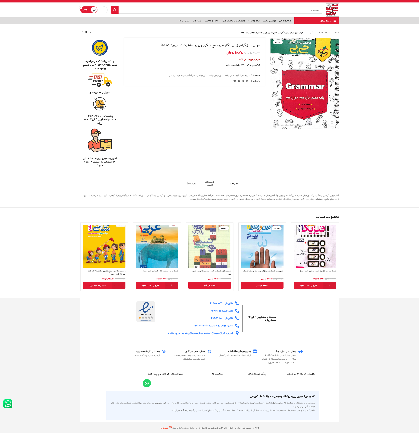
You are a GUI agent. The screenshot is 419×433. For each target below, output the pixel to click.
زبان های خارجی (324, 32)
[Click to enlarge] (332, 122)
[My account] (104, 10)
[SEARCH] (115, 10)
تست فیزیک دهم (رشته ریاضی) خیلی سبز (318, 270)
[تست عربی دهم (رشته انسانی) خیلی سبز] (157, 246)
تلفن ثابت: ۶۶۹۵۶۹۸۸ (221, 318)
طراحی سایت (195, 427)
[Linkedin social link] (239, 81)
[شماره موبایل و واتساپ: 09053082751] (237, 326)
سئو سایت (183, 427)
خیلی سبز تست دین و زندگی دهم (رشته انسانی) (263, 270)
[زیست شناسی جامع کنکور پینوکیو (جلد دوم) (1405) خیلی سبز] (104, 246)
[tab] (231, 182)
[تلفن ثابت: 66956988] (237, 318)
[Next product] (82, 32)
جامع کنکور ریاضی (205, 75)
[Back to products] (86, 32)
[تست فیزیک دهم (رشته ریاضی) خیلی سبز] (315, 246)
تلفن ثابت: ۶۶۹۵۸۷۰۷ (221, 303)
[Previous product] (90, 32)
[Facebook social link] (251, 81)
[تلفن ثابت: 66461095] (237, 311)
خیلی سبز (173, 75)
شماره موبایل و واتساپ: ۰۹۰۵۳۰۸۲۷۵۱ (213, 325)
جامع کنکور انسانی (238, 75)
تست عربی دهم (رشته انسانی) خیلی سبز (160, 270)
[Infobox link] (100, 54)
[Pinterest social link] (243, 81)
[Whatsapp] (147, 383)
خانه (337, 32)
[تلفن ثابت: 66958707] (237, 303)
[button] (315, 285)
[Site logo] (332, 10)
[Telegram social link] (234, 81)
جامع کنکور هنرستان (187, 75)
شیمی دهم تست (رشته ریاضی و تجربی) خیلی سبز (211, 272)
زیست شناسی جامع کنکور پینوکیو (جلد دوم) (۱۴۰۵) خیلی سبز (106, 272)
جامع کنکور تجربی (221, 75)
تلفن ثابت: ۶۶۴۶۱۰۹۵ (222, 310)
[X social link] (247, 81)
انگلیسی (310, 32)
